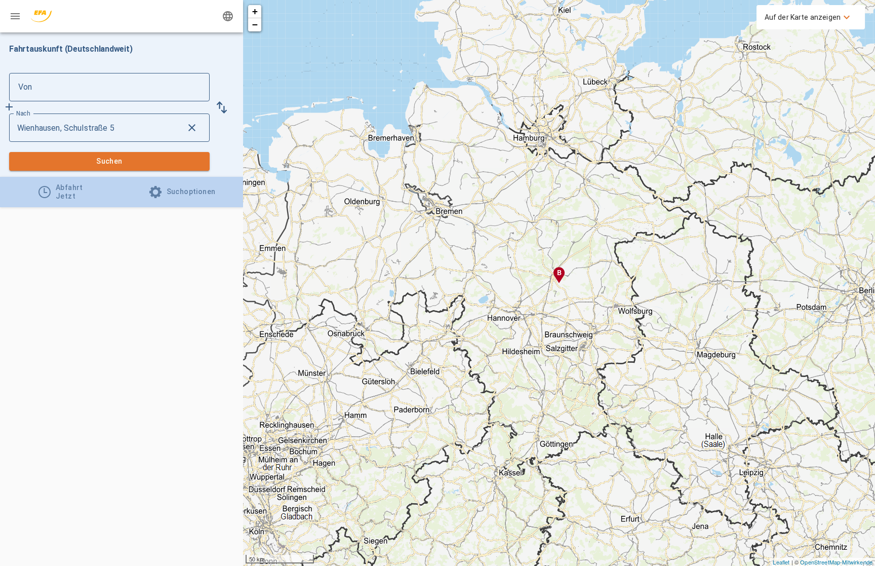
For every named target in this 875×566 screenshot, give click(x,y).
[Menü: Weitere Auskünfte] (15, 16)
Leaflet (781, 562)
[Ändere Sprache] (228, 16)
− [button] (255, 24)
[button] (222, 107)
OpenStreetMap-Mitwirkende (836, 562)
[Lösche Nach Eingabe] (192, 127)
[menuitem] (809, 17)
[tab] (61, 192)
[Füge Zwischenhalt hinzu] (9, 107)
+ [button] (255, 11)
